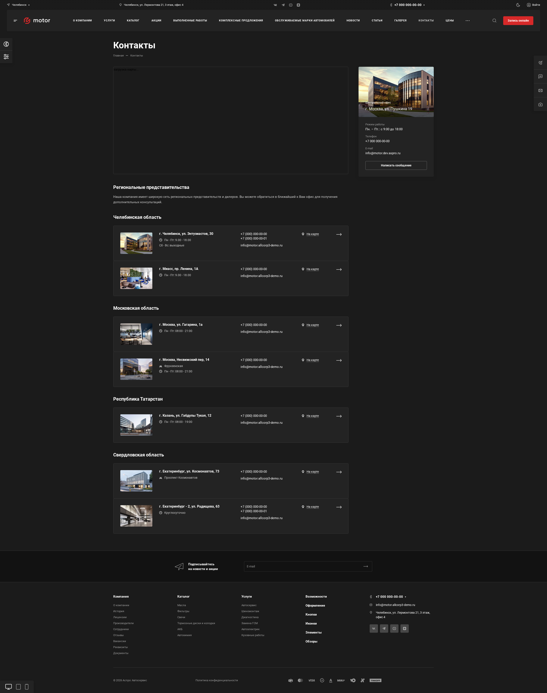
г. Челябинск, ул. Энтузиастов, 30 (186, 234)
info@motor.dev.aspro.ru (382, 153)
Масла (181, 605)
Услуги (246, 596)
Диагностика (250, 617)
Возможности (316, 596)
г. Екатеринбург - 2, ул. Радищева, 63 (189, 506)
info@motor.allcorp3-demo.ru (261, 245)
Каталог (183, 596)
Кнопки (311, 614)
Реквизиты (120, 647)
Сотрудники (121, 629)
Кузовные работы (252, 635)
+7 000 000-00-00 (408, 5)
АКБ (179, 629)
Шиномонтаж (250, 611)
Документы (120, 653)
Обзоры (311, 641)
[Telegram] (283, 5)
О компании (121, 605)
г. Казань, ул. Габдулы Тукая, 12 (185, 415)
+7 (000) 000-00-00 (254, 234)
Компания (121, 596)
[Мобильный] (27, 687)
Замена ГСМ (249, 623)
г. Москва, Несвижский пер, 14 (184, 360)
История (118, 611)
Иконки (311, 623)
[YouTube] (291, 5)
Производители (123, 623)
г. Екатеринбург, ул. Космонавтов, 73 (189, 471)
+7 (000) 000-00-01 (254, 238)
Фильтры (183, 611)
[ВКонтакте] (275, 5)
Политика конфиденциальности (217, 680)
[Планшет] (18, 687)
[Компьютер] (8, 687)
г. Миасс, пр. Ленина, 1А (178, 269)
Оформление (315, 605)
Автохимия (184, 635)
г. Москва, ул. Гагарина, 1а (181, 325)
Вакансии (119, 641)
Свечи (181, 617)
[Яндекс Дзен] (298, 5)
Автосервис (249, 605)
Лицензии (120, 617)
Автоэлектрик (250, 629)
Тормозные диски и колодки (196, 623)
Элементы (314, 632)
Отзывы (118, 635)
